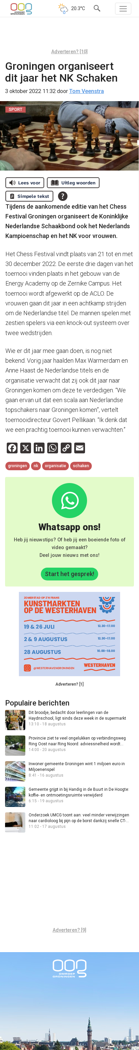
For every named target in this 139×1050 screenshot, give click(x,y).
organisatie (55, 465)
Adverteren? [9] (69, 930)
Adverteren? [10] (69, 51)
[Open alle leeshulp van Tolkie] (62, 196)
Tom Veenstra (86, 91)
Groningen (17, 465)
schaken (81, 465)
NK (36, 465)
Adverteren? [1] (69, 684)
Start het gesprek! (69, 573)
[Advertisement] (69, 35)
